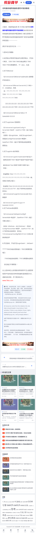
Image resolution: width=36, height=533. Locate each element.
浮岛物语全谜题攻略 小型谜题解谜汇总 (16, 436)
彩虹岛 (11, 515)
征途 (18, 515)
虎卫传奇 (13, 520)
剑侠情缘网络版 (8, 512)
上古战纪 (30, 505)
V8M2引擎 (24, 505)
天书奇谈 (18, 512)
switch (17, 505)
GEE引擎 (25, 502)
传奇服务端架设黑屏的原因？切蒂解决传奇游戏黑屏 (21, 482)
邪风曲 (21, 520)
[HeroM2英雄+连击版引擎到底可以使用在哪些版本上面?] (6, 489)
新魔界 (24, 515)
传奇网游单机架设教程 (11, 448)
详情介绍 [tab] (7, 14)
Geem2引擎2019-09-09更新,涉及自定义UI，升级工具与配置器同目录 (26, 391)
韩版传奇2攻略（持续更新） (13, 429)
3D (6, 502)
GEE (21, 502)
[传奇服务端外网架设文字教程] (9, 404)
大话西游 (14, 512)
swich (10, 505)
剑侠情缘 (29, 509)
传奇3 (17, 509)
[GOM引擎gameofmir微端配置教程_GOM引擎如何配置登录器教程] (26, 404)
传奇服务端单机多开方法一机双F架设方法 (21, 464)
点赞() (31, 349)
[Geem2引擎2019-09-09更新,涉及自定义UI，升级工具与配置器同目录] (26, 380)
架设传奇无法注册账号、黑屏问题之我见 (20, 470)
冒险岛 (25, 509)
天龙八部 (23, 512)
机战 (7, 518)
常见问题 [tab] (16, 14)
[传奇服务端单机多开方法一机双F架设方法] (6, 465)
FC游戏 (17, 501)
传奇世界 (21, 509)
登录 (29, 2)
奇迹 (4, 515)
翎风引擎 (8, 521)
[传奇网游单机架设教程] (6, 459)
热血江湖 (30, 518)
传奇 (13, 509)
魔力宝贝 (30, 520)
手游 (21, 515)
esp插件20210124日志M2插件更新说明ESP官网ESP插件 (9, 391)
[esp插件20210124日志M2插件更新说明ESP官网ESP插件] (9, 380)
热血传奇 (24, 518)
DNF (13, 502)
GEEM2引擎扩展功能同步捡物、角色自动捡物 (18, 433)
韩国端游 (26, 520)
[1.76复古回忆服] (18, 21)
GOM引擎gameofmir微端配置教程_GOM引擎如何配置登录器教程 (26, 415)
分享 (18, 349)
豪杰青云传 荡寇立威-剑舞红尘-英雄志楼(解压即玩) (19, 444)
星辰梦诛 (27, 515)
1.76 (3, 502)
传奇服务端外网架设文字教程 (9, 414)
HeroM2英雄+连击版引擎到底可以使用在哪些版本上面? (21, 488)
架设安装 (13, 11)
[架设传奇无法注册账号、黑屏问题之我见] (6, 471)
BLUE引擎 (9, 502)
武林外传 (18, 518)
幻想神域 (8, 515)
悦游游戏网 (17, 526)
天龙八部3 (30, 512)
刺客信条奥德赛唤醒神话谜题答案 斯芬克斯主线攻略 (20, 440)
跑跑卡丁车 (17, 520)
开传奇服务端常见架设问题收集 (18, 476)
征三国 (15, 515)
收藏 (24, 349)
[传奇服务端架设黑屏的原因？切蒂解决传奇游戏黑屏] (6, 483)
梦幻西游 (11, 518)
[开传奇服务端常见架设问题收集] (6, 477)
